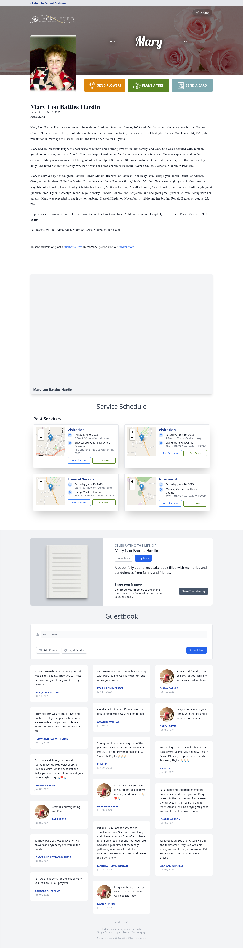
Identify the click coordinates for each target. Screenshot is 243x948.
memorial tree (73, 247)
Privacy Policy (111, 932)
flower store (126, 247)
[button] (50, 438)
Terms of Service (131, 932)
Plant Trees (104, 460)
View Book (124, 558)
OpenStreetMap (125, 937)
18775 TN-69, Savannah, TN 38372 (186, 446)
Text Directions (79, 460)
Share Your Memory (193, 591)
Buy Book (143, 558)
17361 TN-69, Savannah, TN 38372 (186, 496)
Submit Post (196, 650)
